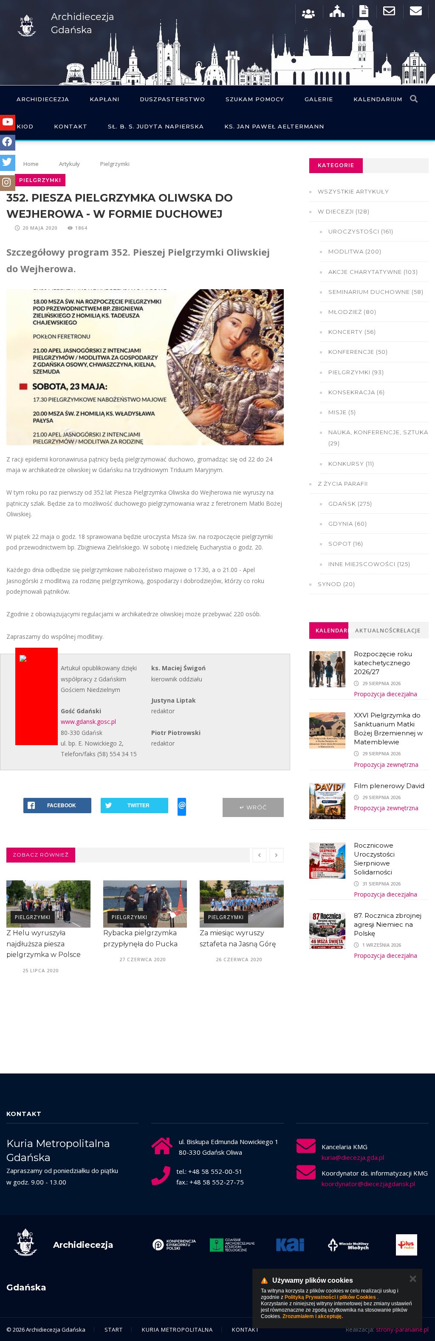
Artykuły (69, 164)
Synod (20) (336, 584)
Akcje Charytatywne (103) (373, 271)
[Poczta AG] (389, 13)
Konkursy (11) (351, 463)
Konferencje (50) (358, 351)
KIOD (25, 126)
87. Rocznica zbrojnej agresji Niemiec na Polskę (387, 924)
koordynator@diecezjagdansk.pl (368, 1183)
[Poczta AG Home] (416, 13)
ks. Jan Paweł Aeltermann (274, 126)
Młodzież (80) (352, 311)
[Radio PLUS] (348, 1245)
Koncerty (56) (352, 331)
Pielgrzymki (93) (356, 372)
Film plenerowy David (389, 786)
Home (31, 164)
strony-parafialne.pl (402, 1329)
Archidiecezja (43, 99)
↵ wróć (253, 807)
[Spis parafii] (337, 13)
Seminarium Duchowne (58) (376, 291)
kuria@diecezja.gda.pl (353, 1157)
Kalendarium (377, 99)
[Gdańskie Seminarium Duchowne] (406, 1245)
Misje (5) (342, 412)
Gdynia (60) (347, 523)
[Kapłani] (308, 13)
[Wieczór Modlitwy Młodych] (290, 1245)
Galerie (319, 99)
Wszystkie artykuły (353, 191)
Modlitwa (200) (354, 251)
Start (114, 1329)
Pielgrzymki (115, 164)
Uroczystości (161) (360, 231)
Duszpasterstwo (172, 99)
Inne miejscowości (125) (369, 564)
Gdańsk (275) (350, 503)
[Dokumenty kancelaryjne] (363, 13)
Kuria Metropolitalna (177, 1329)
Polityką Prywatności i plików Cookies (330, 1297)
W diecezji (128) (344, 211)
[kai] (232, 1245)
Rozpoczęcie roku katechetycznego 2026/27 (383, 663)
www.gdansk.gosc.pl (88, 721)
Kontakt (71, 126)
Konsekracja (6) (356, 392)
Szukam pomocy (255, 99)
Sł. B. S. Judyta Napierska (156, 126)
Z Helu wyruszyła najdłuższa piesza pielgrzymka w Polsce (43, 944)
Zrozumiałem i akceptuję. (312, 1316)
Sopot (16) (345, 543)
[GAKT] (174, 1245)
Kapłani (104, 99)
